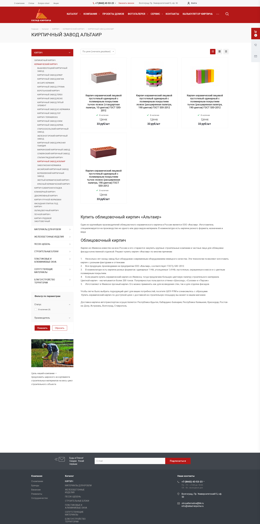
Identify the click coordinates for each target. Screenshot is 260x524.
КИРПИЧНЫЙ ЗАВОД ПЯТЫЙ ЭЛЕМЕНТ (50, 104)
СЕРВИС (156, 13)
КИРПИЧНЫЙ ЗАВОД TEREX (49, 94)
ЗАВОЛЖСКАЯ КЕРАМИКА (49, 165)
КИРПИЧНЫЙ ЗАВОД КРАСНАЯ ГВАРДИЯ (51, 144)
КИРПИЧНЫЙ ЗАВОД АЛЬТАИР (51, 161)
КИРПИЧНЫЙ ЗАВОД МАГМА (50, 79)
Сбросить (59, 328)
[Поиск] (226, 14)
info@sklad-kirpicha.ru (193, 506)
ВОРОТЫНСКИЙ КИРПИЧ (48, 91)
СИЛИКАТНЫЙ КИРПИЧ (45, 60)
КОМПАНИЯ (91, 13)
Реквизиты (36, 494)
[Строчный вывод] (219, 51)
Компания (36, 476)
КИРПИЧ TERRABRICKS (47, 117)
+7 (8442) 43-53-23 (192, 481)
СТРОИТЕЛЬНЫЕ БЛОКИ (46, 251)
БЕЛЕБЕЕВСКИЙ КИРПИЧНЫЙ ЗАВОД (50, 174)
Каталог (69, 476)
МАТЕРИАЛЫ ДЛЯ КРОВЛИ (47, 229)
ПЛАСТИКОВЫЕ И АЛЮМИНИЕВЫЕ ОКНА (45, 260)
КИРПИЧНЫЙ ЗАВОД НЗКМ (49, 121)
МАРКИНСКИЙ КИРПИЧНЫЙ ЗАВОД (53, 150)
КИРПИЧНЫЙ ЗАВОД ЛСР (48, 113)
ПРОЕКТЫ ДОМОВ (113, 13)
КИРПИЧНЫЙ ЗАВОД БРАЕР (49, 75)
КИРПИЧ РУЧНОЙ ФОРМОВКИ (47, 199)
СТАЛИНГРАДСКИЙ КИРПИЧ (50, 157)
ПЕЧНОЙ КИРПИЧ (42, 214)
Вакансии (36, 489)
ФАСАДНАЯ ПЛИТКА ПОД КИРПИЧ (46, 205)
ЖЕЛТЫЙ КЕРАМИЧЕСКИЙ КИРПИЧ (53, 180)
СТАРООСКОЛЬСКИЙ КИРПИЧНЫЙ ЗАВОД (52, 130)
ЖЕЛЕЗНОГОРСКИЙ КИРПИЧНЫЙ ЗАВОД (52, 137)
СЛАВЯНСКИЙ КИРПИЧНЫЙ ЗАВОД (53, 153)
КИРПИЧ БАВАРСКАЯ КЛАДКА (48, 188)
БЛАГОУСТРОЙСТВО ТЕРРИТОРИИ (44, 281)
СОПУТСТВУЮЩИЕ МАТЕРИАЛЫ (43, 270)
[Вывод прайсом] (226, 51)
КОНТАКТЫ (172, 13)
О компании (37, 481)
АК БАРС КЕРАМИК (45, 83)
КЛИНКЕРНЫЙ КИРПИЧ (44, 192)
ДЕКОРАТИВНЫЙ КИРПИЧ (46, 196)
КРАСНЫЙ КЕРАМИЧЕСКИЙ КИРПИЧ (53, 184)
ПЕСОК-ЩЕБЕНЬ (42, 244)
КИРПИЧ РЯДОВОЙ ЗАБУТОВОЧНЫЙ (42, 219)
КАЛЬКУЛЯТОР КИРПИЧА (198, 13)
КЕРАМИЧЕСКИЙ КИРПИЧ (45, 64)
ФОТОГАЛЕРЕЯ (137, 13)
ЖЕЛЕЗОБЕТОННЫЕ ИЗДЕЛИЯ (49, 237)
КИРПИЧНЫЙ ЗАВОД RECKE (50, 98)
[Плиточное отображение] (212, 51)
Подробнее (103, 130)
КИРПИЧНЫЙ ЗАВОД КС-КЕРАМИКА (53, 109)
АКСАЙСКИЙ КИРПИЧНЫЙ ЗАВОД (52, 169)
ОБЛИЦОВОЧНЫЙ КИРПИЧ (46, 210)
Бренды (35, 485)
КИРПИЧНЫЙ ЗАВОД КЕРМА (50, 125)
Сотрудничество (39, 498)
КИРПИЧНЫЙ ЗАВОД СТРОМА (51, 87)
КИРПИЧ (38, 52)
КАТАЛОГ (73, 13)
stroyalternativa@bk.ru (193, 503)
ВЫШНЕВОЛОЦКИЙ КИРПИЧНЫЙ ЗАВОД (52, 69)
